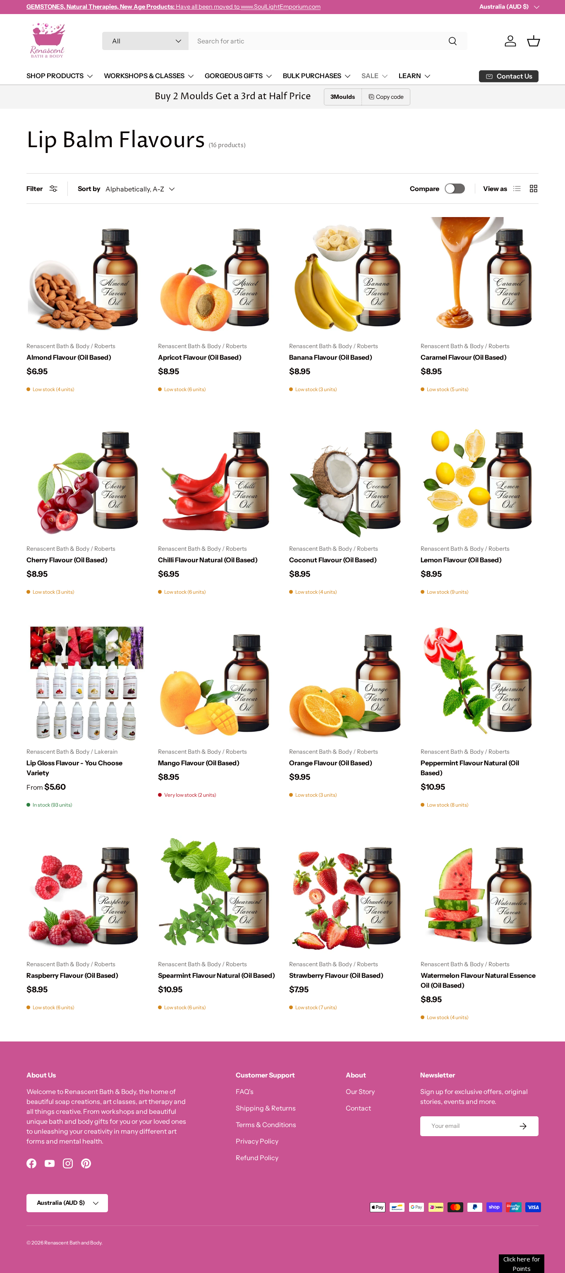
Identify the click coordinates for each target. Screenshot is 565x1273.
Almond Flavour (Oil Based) (68, 357)
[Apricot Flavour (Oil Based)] (217, 276)
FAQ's (245, 1091)
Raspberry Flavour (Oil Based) (72, 975)
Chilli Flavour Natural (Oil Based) (208, 560)
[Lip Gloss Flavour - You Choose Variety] (85, 682)
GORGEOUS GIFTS (234, 76)
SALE (370, 76)
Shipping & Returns (266, 1108)
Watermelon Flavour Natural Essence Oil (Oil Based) (478, 980)
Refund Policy (257, 1158)
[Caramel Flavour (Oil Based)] (480, 276)
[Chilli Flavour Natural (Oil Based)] (217, 479)
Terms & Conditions (266, 1124)
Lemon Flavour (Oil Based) (461, 560)
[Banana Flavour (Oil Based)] (348, 276)
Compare (424, 188)
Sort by (89, 188)
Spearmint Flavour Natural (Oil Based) (216, 975)
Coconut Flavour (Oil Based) (333, 560)
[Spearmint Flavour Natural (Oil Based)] (217, 895)
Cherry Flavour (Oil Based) (67, 560)
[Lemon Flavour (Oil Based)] (480, 479)
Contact (358, 1108)
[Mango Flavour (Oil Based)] (217, 682)
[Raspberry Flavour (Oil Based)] (85, 895)
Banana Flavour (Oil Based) (330, 357)
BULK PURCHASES (312, 76)
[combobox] (284, 41)
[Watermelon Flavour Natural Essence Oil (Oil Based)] (480, 895)
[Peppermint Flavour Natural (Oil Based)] (480, 682)
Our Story (360, 1091)
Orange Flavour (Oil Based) (330, 763)
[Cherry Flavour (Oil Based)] (85, 479)
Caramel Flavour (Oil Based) (464, 357)
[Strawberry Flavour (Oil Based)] (348, 895)
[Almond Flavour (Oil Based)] (85, 276)
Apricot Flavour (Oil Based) (200, 357)
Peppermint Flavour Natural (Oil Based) (470, 768)
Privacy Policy (257, 1141)
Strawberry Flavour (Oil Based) (336, 975)
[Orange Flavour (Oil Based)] (348, 682)
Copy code (390, 96)
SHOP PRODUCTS (55, 76)
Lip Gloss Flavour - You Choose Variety (74, 768)
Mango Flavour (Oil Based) (198, 763)
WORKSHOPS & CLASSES (144, 76)
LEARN (410, 76)
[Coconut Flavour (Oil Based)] (348, 479)
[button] (533, 41)
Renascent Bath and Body (72, 1243)
